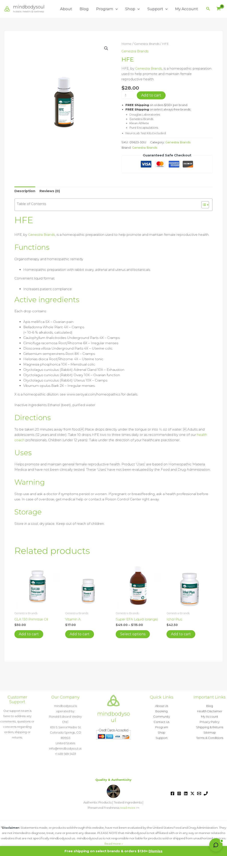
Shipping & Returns (209, 727)
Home (126, 43)
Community (161, 716)
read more (127, 807)
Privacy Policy (209, 722)
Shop (130, 9)
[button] (115, 9)
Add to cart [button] (29, 634)
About (66, 9)
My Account (186, 9)
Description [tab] (24, 191)
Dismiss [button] (155, 851)
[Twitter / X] (192, 793)
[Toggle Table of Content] (203, 205)
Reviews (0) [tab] (49, 191)
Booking (161, 711)
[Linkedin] (186, 793)
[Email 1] (199, 793)
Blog (84, 9)
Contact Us (161, 722)
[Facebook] (172, 793)
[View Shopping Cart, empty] (219, 9)
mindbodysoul (29, 7)
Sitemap (210, 732)
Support (155, 9)
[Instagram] (179, 793)
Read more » (113, 843)
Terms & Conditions (209, 738)
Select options (132, 634)
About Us (161, 706)
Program (104, 9)
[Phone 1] (206, 793)
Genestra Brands (146, 43)
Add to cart (151, 95)
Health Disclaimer (209, 711)
